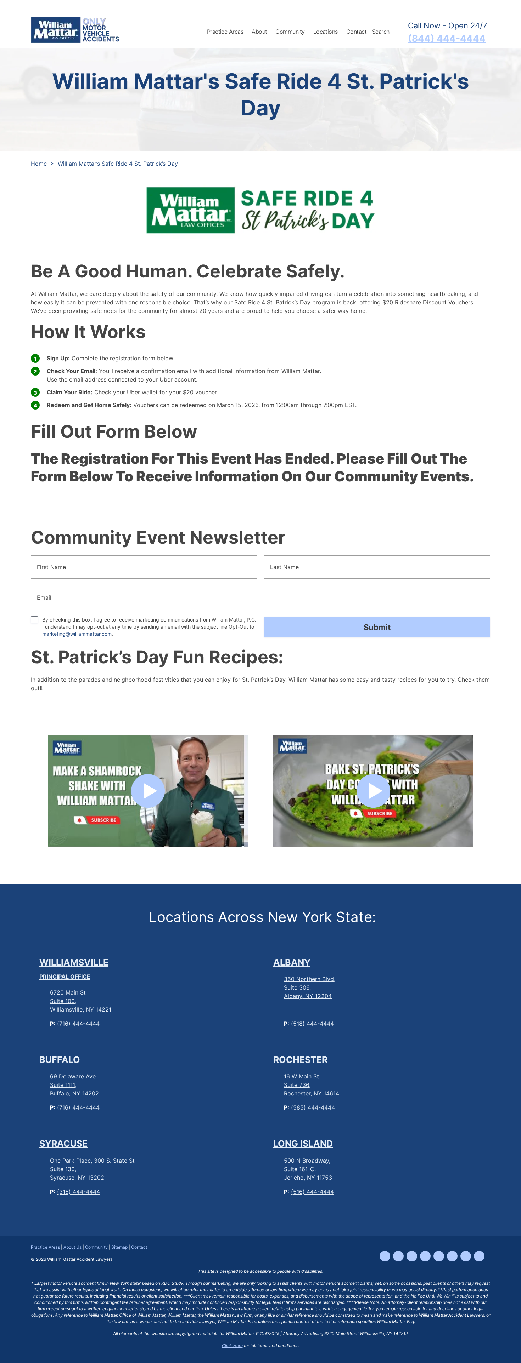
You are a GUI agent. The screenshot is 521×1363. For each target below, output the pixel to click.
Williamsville (73, 968)
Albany (291, 962)
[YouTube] (425, 1256)
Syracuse (63, 1143)
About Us (72, 1247)
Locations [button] (325, 31)
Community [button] (289, 31)
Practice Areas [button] (225, 31)
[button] (247, 31)
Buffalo (59, 1059)
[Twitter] (452, 1256)
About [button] (259, 31)
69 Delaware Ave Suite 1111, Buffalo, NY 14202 (74, 1085)
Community (96, 1247)
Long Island (303, 1143)
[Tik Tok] (398, 1256)
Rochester (300, 1059)
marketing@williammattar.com (77, 634)
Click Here (232, 1345)
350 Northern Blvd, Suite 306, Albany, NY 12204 (309, 987)
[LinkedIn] (438, 1256)
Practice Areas (45, 1247)
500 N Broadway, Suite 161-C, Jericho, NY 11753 (308, 1169)
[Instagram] (412, 1256)
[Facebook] (385, 1256)
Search (381, 31)
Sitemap (119, 1247)
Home (39, 163)
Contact (356, 31)
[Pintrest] (479, 1256)
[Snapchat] (465, 1256)
